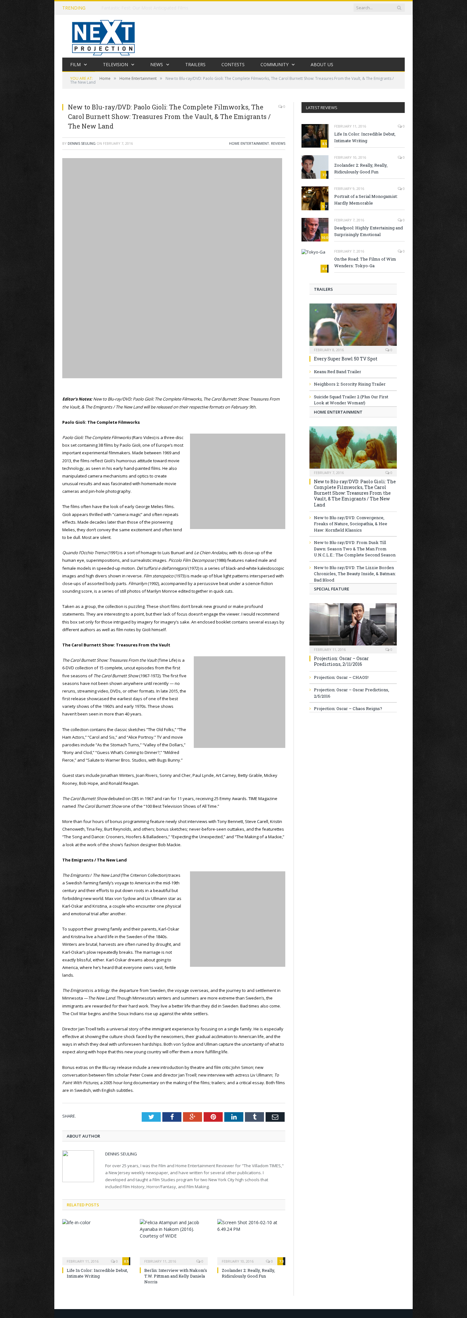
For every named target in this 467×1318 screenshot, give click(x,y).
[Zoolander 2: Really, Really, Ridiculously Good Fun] (251, 1241)
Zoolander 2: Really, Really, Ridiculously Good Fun (248, 1273)
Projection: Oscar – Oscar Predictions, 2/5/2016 (351, 693)
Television (115, 64)
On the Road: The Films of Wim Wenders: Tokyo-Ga (365, 262)
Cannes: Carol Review (123, 8)
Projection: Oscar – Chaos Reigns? (348, 708)
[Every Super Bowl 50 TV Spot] (353, 326)
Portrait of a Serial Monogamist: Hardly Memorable (366, 199)
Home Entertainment (249, 143)
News (156, 64)
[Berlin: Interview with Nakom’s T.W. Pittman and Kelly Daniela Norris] (174, 1241)
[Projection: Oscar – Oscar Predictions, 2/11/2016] (353, 626)
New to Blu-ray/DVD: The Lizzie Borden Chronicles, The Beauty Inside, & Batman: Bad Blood (355, 574)
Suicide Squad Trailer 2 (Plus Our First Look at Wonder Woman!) (351, 400)
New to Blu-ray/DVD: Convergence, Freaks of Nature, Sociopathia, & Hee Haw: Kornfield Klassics (350, 524)
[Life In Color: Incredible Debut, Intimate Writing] (96, 1241)
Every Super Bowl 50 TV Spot (345, 359)
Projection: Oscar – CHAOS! (341, 677)
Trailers (195, 64)
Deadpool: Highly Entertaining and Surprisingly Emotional (368, 231)
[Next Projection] (103, 36)
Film (75, 64)
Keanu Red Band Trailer (337, 371)
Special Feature (331, 589)
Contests (233, 64)
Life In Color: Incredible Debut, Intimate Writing (97, 1273)
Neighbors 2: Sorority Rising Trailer (350, 384)
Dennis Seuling (82, 143)
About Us (322, 64)
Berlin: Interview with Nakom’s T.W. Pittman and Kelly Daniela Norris (175, 1276)
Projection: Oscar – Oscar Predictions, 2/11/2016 (341, 661)
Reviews (278, 143)
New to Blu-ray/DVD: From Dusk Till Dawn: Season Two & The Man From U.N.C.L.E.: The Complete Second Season (355, 549)
